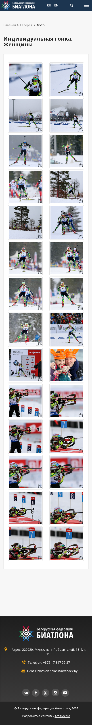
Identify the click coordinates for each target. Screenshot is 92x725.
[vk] (26, 692)
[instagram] (55, 692)
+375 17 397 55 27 (56, 662)
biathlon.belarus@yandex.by (57, 671)
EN (56, 5)
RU (49, 5)
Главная (9, 25)
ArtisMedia (62, 716)
